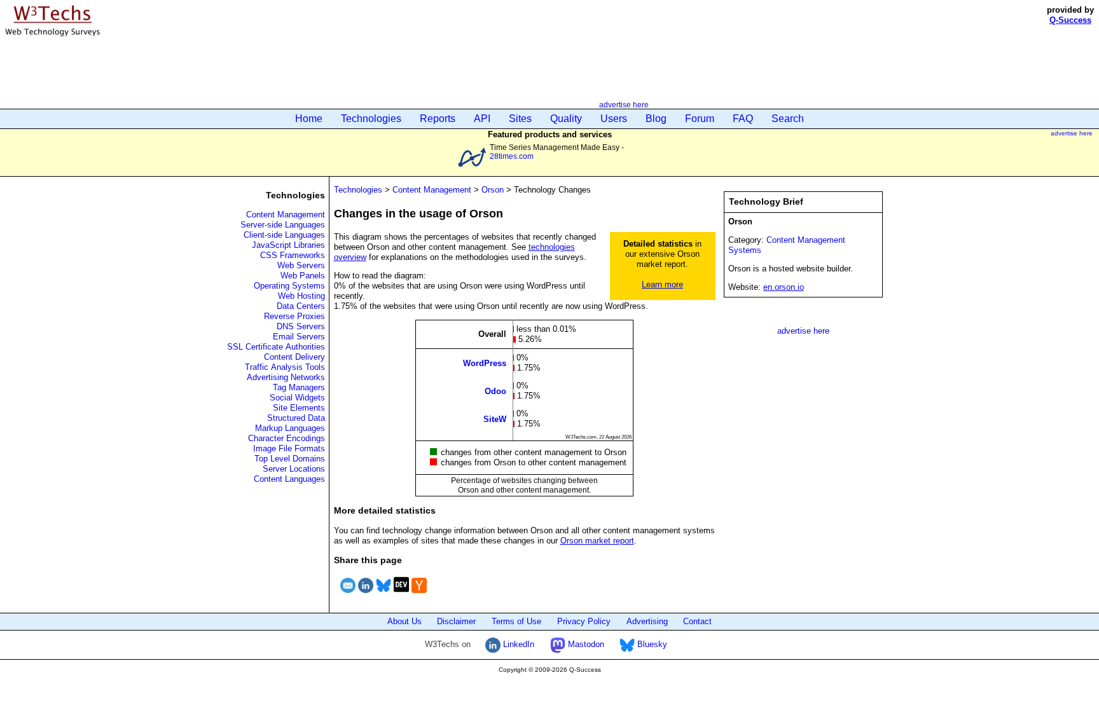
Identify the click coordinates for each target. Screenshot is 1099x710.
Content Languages (289, 479)
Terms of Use (516, 621)
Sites (520, 118)
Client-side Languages (284, 235)
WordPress (484, 362)
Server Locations (294, 469)
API (482, 118)
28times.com (512, 156)
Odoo (495, 390)
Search (787, 118)
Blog (656, 118)
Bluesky (651, 644)
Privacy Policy (584, 621)
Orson (492, 190)
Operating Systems (289, 285)
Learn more (662, 284)
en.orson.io (783, 287)
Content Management (285, 214)
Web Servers (301, 265)
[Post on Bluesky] (383, 594)
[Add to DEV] (401, 594)
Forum (699, 118)
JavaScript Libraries (288, 245)
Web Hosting (301, 296)
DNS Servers (301, 326)
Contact (697, 621)
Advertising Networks (286, 377)
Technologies (371, 118)
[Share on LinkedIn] (366, 594)
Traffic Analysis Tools (285, 367)
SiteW (494, 418)
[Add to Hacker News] (419, 594)
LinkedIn (517, 644)
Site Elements (299, 408)
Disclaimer (456, 621)
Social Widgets (297, 397)
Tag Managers (299, 387)
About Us (404, 621)
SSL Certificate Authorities (276, 347)
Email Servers (299, 336)
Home (308, 118)
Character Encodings (286, 438)
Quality (566, 118)
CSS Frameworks (292, 255)
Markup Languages (290, 428)
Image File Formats (289, 448)
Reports (437, 118)
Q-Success (1070, 20)
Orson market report (597, 540)
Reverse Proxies (294, 316)
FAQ (743, 118)
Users (613, 118)
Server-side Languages (282, 224)
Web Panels (302, 275)
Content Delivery (294, 357)
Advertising (647, 621)
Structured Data (296, 418)
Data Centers (301, 306)
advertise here (624, 104)
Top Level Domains (289, 458)
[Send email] (348, 594)
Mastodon (584, 644)
